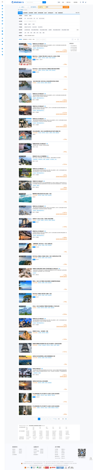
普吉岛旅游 (35, 437)
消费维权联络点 (66, 468)
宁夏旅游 (67, 432)
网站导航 (20, 451)
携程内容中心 (57, 456)
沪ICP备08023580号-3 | (56, 461)
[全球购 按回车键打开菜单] (2, 38)
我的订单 (68, 2)
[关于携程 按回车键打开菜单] (2, 54)
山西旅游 (47, 432)
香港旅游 (47, 435)
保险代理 (41, 451)
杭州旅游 (40, 438)
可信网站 (46, 468)
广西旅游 (40, 434)
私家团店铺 (60, 12)
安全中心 (63, 454)
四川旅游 (27, 434)
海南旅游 (40, 435)
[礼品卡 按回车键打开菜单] (2, 41)
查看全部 (43, 425)
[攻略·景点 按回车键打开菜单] (2, 31)
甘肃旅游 (60, 432)
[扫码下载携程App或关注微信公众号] (80, 2)
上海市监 (27, 467)
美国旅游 (60, 437)
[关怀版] (85, 2)
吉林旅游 (60, 431)
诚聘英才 (63, 451)
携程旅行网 (18, 2)
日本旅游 (53, 437)
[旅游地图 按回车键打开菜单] (2, 34)
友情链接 (41, 449)
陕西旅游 (53, 432)
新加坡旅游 (67, 437)
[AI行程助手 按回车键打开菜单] (2, 28)
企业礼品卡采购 (36, 451)
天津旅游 (40, 431)
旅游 (18, 9)
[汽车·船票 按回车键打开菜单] (2, 20)
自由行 (45, 12)
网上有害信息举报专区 (60, 468)
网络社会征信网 (34, 467)
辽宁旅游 (67, 431)
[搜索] (44, 2)
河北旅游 (27, 432)
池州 (33, 429)
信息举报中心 (39, 468)
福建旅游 (53, 433)
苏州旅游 (47, 438)
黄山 (27, 427)
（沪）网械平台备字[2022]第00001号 (49, 463)
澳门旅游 (53, 435)
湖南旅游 (67, 433)
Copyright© (26, 461)
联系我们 (56, 451)
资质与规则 (75, 463)
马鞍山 (47, 428)
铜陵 (33, 428)
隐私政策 (63, 452)
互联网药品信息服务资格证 (38, 463)
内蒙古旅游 (67, 434)
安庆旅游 (20, 12)
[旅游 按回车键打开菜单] (2, 14)
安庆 (33, 427)
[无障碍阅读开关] (83, 2)
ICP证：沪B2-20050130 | (47, 461)
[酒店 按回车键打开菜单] (2, 5)
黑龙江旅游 (54, 431)
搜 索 (66, 7)
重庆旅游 (47, 431)
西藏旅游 (34, 435)
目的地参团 (31, 12)
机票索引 (13, 451)
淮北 (66, 428)
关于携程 (56, 449)
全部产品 (41, 7)
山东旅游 (40, 432)
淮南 (60, 428)
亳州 (66, 427)
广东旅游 (34, 434)
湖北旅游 (60, 433)
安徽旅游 (21, 9)
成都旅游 (53, 438)
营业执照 (56, 454)
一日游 (55, 12)
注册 (63, 2)
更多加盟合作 (36, 454)
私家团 (35, 12)
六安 (40, 428)
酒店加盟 (41, 452)
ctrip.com (34, 461)
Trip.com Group (57, 458)
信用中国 (52, 468)
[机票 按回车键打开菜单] (2, 8)
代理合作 (35, 452)
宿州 (27, 429)
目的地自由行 (50, 12)
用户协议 (56, 452)
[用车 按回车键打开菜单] (2, 23)
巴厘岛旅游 (41, 437)
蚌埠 (46, 427)
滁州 (53, 427)
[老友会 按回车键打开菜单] (2, 51)
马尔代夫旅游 (28, 437)
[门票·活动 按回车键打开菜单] (2, 17)
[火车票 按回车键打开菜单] (2, 11)
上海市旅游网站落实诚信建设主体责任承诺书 (60, 465)
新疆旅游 (27, 435)
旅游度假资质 (66, 463)
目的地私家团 (40, 12)
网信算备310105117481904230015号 (66, 461)
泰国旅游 (47, 437)
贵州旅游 (53, 434)
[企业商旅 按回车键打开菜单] (2, 48)
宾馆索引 (13, 449)
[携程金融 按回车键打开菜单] (2, 44)
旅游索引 (40, 425)
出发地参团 (25, 12)
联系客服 (75, 2)
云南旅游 (47, 434)
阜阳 (60, 427)
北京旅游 (27, 431)
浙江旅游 (34, 433)
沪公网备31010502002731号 (28, 463)
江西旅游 (47, 433)
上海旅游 (34, 431)
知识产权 (63, 456)
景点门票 (77, 12)
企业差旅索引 (14, 454)
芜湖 (27, 428)
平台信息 (70, 463)
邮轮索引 (20, 452)
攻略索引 (20, 449)
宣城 (53, 428)
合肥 (40, 427)
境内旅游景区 (31, 425)
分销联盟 (35, 449)
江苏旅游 (27, 433)
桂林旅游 (60, 438)
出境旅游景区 (36, 425)
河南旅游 (34, 432)
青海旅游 (60, 434)
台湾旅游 (60, 435)
